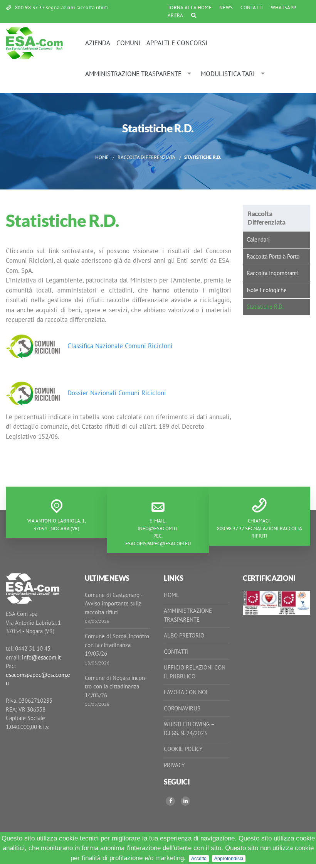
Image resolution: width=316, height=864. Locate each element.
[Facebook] (170, 801)
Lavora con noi (185, 692)
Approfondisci (228, 858)
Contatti (251, 7)
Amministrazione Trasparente (133, 73)
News (226, 7)
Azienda (97, 43)
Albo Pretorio (184, 635)
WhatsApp (283, 7)
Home (102, 157)
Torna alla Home (190, 7)
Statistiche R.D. (265, 306)
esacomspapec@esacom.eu (158, 543)
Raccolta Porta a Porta (273, 256)
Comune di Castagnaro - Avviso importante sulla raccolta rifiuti (113, 603)
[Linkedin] (185, 801)
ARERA (175, 15)
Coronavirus (182, 708)
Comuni (128, 43)
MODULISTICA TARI (228, 73)
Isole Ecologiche (267, 290)
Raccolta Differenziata (146, 157)
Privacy (174, 765)
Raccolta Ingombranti (273, 273)
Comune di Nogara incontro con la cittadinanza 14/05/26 (116, 686)
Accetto (199, 858)
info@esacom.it (158, 528)
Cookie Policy (183, 748)
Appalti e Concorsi (176, 43)
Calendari (258, 239)
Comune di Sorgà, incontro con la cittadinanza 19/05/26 (117, 644)
